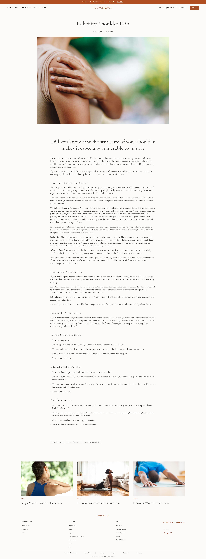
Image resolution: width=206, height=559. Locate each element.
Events (71, 529)
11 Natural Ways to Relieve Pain (151, 503)
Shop (44, 7)
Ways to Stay (72, 525)
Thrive (136, 498)
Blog (70, 547)
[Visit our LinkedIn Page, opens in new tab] (168, 533)
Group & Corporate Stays (76, 536)
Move (23, 498)
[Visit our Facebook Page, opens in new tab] (164, 533)
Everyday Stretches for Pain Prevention (99, 503)
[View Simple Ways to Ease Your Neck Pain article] (47, 478)
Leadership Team (121, 532)
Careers (118, 536)
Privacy (102, 553)
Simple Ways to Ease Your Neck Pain (41, 503)
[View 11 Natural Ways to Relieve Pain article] (159, 478)
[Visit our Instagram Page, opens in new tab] (171, 533)
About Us (119, 525)
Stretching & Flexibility (92, 442)
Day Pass (71, 532)
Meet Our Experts (121, 529)
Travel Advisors (120, 540)
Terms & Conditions (70, 553)
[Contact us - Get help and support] (160, 8)
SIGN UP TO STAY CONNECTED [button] (174, 522)
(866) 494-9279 (25, 525)
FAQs (23, 532)
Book (194, 8)
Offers (37, 8)
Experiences (26, 7)
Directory (126, 553)
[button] (182, 8)
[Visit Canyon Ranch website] (103, 516)
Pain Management (57, 442)
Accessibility (87, 553)
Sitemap (139, 553)
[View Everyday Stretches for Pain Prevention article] (103, 478)
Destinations (13, 7)
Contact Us (24, 529)
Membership (72, 540)
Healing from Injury (74, 442)
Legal (113, 553)
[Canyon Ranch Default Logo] (103, 8)
